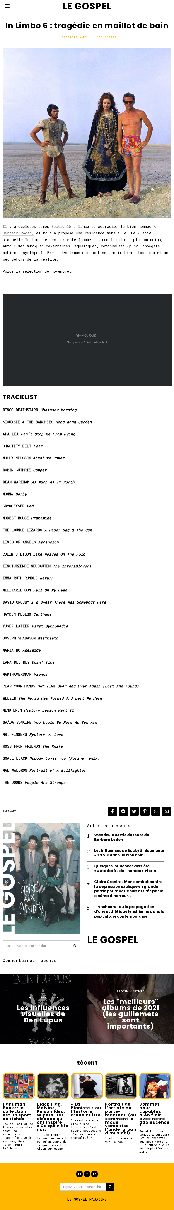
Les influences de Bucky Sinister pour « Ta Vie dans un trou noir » (129, 853)
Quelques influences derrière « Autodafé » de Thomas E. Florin (125, 868)
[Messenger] (123, 811)
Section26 (61, 226)
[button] (74, 945)
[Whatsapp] (155, 811)
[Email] (166, 811)
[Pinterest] (145, 811)
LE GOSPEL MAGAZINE (87, 1199)
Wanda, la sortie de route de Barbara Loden (121, 837)
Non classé (106, 37)
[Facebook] (112, 811)
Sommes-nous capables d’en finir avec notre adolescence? (154, 1115)
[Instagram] (87, 1174)
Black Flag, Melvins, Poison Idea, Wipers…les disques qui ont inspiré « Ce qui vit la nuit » (53, 1116)
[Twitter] (134, 811)
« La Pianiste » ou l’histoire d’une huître (86, 1109)
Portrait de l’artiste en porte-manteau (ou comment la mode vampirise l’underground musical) (120, 1118)
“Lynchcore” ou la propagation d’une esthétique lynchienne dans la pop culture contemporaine (129, 912)
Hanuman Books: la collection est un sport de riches (17, 1111)
